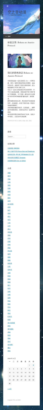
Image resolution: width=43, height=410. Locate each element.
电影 (9, 304)
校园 (9, 282)
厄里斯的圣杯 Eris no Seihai (17, 161)
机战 (9, 276)
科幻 (9, 310)
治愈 (9, 291)
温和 (9, 298)
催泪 (9, 176)
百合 (9, 307)
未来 (9, 273)
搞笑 (9, 257)
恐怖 (9, 245)
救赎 (9, 260)
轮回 (9, 335)
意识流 (10, 251)
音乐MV (10, 344)
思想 (9, 238)
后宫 (9, 207)
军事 (9, 188)
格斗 (9, 285)
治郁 (9, 294)
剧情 (20, 121)
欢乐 (27, 121)
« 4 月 (9, 389)
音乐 (9, 341)
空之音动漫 (17, 12)
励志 (9, 198)
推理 (9, 254)
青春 (9, 338)
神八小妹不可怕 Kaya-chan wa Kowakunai (21, 151)
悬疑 (9, 248)
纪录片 (10, 316)
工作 (9, 226)
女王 (9, 220)
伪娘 (9, 173)
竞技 (30, 121)
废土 (9, 229)
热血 (9, 301)
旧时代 (10, 269)
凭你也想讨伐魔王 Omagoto (16, 157)
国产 (9, 210)
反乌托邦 (10, 204)
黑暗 (9, 351)
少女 (9, 223)
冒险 (9, 185)
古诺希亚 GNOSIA (13, 148)
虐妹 (9, 332)
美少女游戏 (11, 323)
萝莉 (9, 326)
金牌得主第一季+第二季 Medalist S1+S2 (21, 154)
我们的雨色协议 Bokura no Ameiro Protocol (20, 74)
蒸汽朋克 (10, 329)
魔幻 (9, 348)
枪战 (9, 279)
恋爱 (9, 241)
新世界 (10, 263)
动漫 (23, 121)
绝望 (9, 319)
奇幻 (9, 216)
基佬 (9, 213)
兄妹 (9, 179)
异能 (9, 235)
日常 (9, 266)
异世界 (10, 232)
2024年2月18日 (12, 121)
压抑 (9, 201)
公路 (9, 182)
